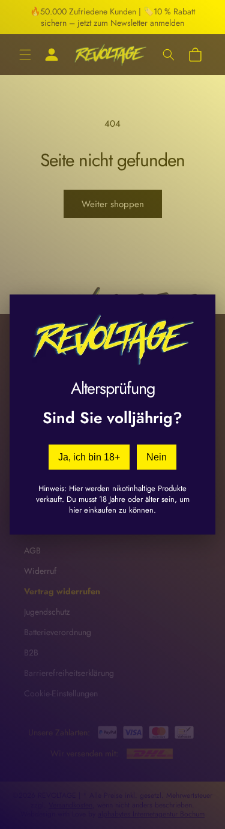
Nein (156, 456)
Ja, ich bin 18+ (89, 456)
